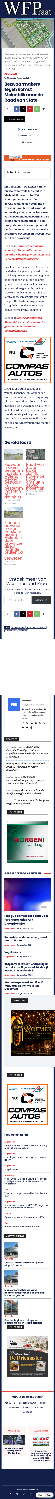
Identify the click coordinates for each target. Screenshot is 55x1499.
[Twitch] (31, 1494)
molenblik (41, 627)
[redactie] (19, 129)
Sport (7, 1190)
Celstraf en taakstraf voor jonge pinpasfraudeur (23, 1264)
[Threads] (31, 727)
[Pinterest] (30, 109)
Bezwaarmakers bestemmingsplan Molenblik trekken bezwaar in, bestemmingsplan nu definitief (13, 481)
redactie (32, 129)
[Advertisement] (27, 667)
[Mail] (36, 722)
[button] (45, 1495)
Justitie (8, 1259)
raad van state (10, 631)
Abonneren (41, 599)
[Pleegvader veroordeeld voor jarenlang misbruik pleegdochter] (27, 894)
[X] (23, 109)
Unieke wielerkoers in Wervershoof (22, 1226)
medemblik (31, 627)
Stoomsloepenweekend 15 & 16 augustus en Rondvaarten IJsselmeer (23, 986)
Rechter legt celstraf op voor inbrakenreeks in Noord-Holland (23, 1321)
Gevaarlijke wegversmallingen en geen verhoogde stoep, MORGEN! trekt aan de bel (41, 1456)
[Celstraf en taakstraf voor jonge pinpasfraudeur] (11, 1250)
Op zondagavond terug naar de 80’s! (24, 1217)
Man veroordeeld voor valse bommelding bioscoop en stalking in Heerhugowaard (24, 1292)
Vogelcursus (12, 952)
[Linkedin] (31, 722)
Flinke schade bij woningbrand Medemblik (14, 1450)
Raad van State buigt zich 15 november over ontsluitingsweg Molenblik (35, 476)
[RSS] (40, 722)
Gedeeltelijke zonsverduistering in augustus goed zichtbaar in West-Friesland (26, 780)
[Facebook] (17, 109)
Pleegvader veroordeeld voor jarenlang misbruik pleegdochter (26, 920)
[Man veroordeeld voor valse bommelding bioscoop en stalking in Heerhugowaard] (11, 1277)
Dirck (8, 763)
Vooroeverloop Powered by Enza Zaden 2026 (25, 1194)
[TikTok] (24, 1494)
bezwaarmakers (18, 627)
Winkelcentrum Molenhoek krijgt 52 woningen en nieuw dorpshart (25, 767)
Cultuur (8, 1213)
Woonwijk (23, 631)
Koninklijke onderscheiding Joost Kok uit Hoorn (25, 938)
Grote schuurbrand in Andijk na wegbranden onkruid (25, 792)
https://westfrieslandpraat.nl (33, 705)
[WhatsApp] (37, 109)
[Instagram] (27, 722)
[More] (44, 109)
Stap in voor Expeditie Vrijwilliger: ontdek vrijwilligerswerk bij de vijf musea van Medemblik (27, 751)
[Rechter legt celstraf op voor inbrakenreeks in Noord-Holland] (11, 1307)
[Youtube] (23, 727)
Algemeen (10, 74)
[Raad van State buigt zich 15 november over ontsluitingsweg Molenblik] (35, 454)
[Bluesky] (27, 727)
